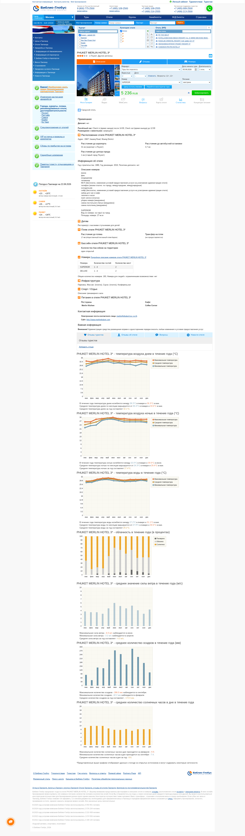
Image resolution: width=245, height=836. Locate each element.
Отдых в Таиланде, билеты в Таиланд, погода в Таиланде (55, 788)
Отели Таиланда (41, 45)
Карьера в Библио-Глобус (78, 779)
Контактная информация (42, 2)
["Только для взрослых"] (147, 43)
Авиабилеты (155, 17)
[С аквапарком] (147, 34)
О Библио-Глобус (41, 773)
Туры (86, 17)
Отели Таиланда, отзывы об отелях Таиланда (97, 788)
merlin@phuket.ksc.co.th (127, 316)
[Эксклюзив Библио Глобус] (151, 40)
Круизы (132, 17)
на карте (180, 792)
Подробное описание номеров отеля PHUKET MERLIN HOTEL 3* (118, 257)
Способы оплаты (65, 24)
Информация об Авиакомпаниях (49, 52)
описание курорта (192, 792)
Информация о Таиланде (45, 73)
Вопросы (143, 102)
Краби (83, 43)
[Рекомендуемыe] (151, 34)
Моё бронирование (78, 2)
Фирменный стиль (41, 779)
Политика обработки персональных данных (112, 779)
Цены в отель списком (133, 87)
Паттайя (84, 45)
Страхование (40, 66)
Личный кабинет (180, 2)
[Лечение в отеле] (147, 40)
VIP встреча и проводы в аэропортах (52, 137)
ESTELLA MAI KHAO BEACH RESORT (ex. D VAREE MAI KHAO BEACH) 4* (185, 38)
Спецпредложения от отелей (54, 127)
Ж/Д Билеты (178, 17)
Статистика (180, 102)
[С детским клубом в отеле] (151, 37)
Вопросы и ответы (97, 773)
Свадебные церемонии (51, 155)
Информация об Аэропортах (47, 55)
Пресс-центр (58, 779)
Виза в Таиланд (41, 62)
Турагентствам (195, 2)
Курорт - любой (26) (88, 35)
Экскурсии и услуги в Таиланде (47, 69)
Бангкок (84, 38)
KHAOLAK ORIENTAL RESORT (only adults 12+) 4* (176, 41)
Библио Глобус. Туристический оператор (49, 8)
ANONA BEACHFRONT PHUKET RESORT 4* (174, 44)
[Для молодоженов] (151, 46)
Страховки (201, 17)
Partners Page (129, 773)
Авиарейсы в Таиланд (43, 48)
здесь (170, 799)
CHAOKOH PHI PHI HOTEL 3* (169, 47)
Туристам (208, 2)
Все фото (117, 93)
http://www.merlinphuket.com (98, 320)
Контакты (39, 38)
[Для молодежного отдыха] (151, 43)
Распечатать (210, 55)
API (139, 773)
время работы (82, 11)
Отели (109, 17)
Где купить (82, 773)
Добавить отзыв (86, 347)
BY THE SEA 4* (163, 35)
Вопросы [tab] (164, 335)
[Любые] (147, 31)
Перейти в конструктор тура (158, 87)
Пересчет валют (63, 22)
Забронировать (201, 93)
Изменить (152, 76)
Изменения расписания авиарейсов (51, 98)
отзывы (155, 792)
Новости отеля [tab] (197, 335)
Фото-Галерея (86, 102)
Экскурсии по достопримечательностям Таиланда (136, 788)
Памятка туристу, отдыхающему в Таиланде (57, 165)
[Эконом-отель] (147, 46)
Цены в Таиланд (41, 41)
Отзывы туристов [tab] (95, 335)
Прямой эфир (114, 773)
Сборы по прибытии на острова (55, 146)
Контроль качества (61, 2)
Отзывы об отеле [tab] (129, 335)
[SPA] (147, 37)
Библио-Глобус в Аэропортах (47, 58)
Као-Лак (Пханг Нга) (88, 40)
